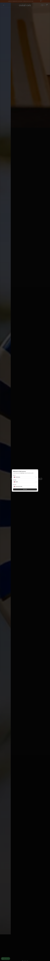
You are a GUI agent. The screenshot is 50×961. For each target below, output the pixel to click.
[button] (25, 477)
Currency (14, 484)
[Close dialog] (37, 470)
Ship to (14, 475)
